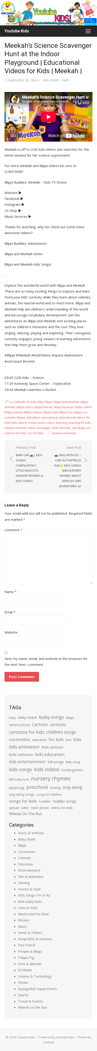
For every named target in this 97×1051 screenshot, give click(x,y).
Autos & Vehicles (31, 833)
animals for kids (26, 402)
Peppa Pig (26, 957)
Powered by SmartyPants (56, 1037)
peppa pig (16, 787)
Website (11, 632)
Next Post (67, 466)
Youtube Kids (17, 31)
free (69, 740)
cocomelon (19, 739)
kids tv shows (27, 423)
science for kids (15, 433)
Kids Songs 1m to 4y (34, 895)
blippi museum (64, 407)
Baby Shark (26, 839)
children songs (61, 732)
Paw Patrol (26, 945)
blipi (41, 402)
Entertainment (29, 870)
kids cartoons (21, 754)
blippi (48, 402)
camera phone (19, 725)
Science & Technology (35, 976)
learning (61, 423)
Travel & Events (30, 1001)
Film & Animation (31, 876)
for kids (56, 739)
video (25, 808)
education (33, 417)
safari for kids (60, 428)
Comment (13, 530)
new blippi (43, 428)
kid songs (56, 761)
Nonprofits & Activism (35, 939)
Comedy (24, 857)
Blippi (22, 845)
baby (12, 718)
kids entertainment (27, 761)
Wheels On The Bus (25, 813)
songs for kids (23, 801)
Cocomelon (26, 851)
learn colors (46, 423)
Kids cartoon (52, 747)
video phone (40, 808)
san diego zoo (81, 428)
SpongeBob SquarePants (37, 988)
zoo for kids (35, 433)
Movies (23, 920)
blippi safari (83, 407)
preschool (37, 787)
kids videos (46, 769)
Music (22, 926)
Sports (23, 995)
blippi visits (50, 412)
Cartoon (40, 724)
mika (31, 428)
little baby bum (19, 779)
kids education (50, 754)
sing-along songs (22, 794)
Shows (23, 982)
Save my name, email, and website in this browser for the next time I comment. (46, 661)
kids (14, 423)
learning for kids (80, 423)
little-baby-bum (30, 901)
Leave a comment (64, 433)
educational (50, 417)
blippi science (14, 412)
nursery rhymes (51, 778)
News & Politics (30, 932)
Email (10, 612)
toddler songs (64, 801)
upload (14, 808)
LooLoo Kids (27, 907)
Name (10, 591)
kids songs (20, 769)
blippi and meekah (66, 402)
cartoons (58, 724)
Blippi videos (33, 412)
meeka (9, 428)
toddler (45, 801)
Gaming (24, 882)
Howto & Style (29, 889)
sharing (55, 787)
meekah (21, 428)
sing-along (72, 787)
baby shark (27, 717)
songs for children (49, 794)
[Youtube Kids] (48, 12)
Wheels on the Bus (32, 1007)
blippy (21, 417)
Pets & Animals (30, 963)
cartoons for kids (26, 732)
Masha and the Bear (33, 914)
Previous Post (29, 464)
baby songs (51, 717)
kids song (73, 762)
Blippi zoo (66, 412)
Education (25, 864)
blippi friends (44, 407)
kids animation (24, 747)
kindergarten (72, 770)
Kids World (50, 80)
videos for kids (62, 808)
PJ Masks (25, 970)
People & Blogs (30, 951)
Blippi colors (25, 407)
